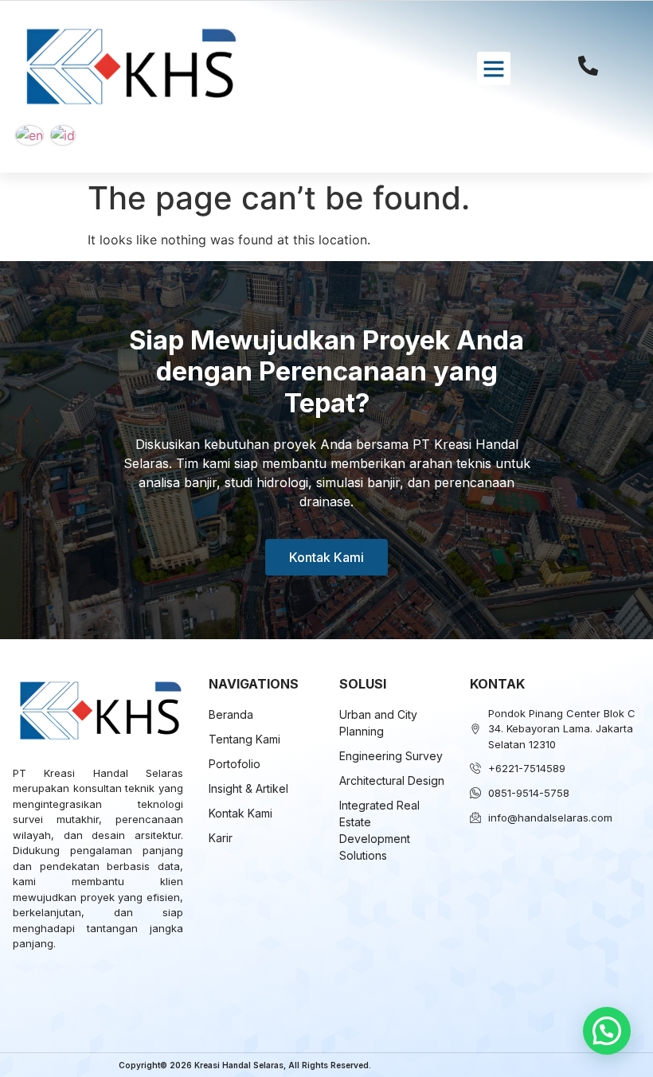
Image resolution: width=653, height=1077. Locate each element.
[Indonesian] (63, 134)
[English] (29, 134)
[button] (493, 68)
